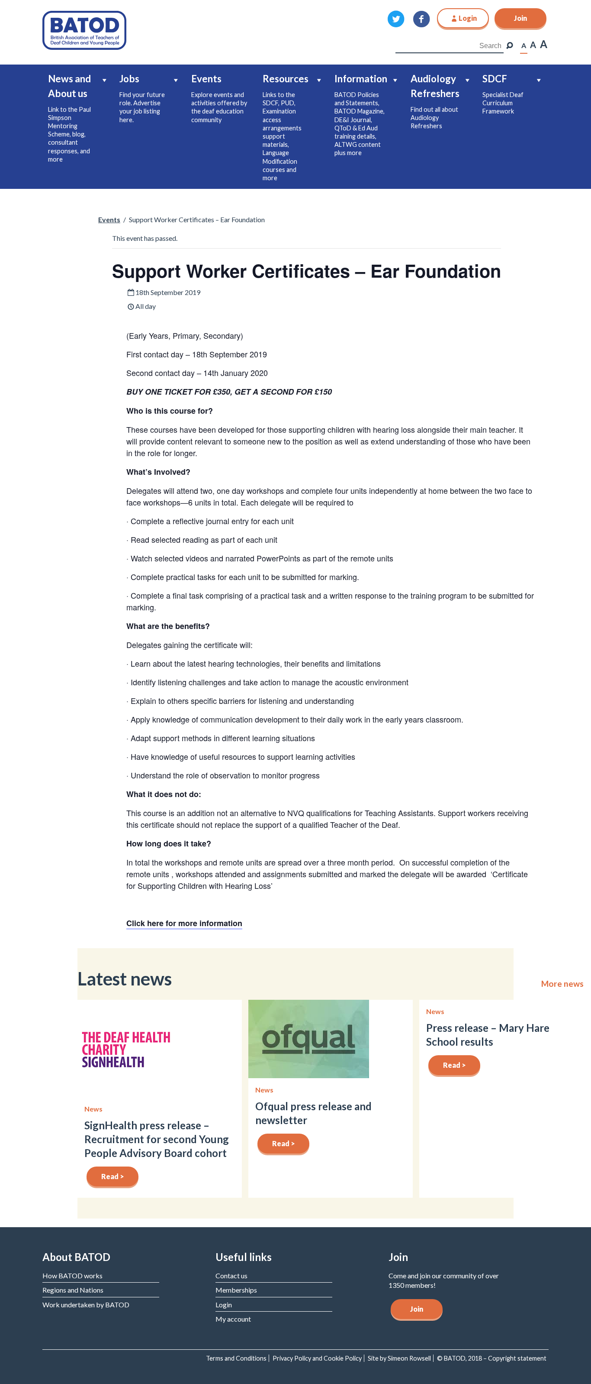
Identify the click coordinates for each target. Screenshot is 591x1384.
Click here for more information (184, 923)
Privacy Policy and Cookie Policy (317, 1358)
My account (233, 1319)
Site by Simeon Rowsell (399, 1358)
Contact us (231, 1275)
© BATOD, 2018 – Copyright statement (491, 1358)
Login (223, 1304)
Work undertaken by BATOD (85, 1304)
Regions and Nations (72, 1290)
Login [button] (468, 18)
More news (562, 984)
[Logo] (84, 29)
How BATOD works (72, 1275)
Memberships (236, 1290)
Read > (112, 1176)
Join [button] (520, 18)
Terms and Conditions (236, 1358)
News (93, 1109)
